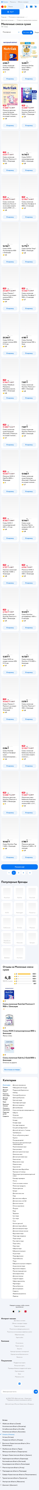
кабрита (15, 1113)
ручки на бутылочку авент (21, 1135)
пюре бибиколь (18, 1258)
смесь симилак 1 (18, 1118)
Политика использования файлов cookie (19, 1332)
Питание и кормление (16, 17)
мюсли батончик (18, 1286)
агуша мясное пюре (19, 1266)
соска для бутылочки (19, 1095)
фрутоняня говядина (19, 1268)
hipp (14, 1196)
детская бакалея (18, 1108)
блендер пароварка (19, 1178)
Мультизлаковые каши (19, 1147)
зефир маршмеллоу (19, 1281)
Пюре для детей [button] (6, 1113)
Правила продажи (19, 1326)
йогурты (15, 1208)
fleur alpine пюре (18, 1241)
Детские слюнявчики (19, 1085)
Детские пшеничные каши (21, 1152)
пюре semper (17, 1238)
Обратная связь (19, 1335)
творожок (16, 1213)
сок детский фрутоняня (20, 1128)
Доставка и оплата (19, 1320)
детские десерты (18, 1288)
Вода (14, 1211)
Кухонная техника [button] (6, 1105)
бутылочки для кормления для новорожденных (22, 1143)
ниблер (15, 1092)
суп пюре (16, 1216)
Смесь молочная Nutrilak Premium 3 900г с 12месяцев (18, 1005)
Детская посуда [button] (5, 1098)
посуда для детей (18, 1140)
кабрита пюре (17, 1248)
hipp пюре (16, 1246)
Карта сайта (19, 1337)
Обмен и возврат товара (19, 1323)
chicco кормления (18, 1206)
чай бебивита (17, 1133)
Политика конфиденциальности (19, 1329)
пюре (14, 1261)
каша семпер (17, 1159)
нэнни (15, 1181)
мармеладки (16, 1283)
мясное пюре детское (19, 1271)
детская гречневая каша (20, 1157)
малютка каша (17, 1164)
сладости (15, 1291)
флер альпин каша (18, 1162)
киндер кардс (17, 1123)
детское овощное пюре (20, 1228)
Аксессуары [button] (6, 1085)
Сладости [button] (6, 1116)
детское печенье (18, 1276)
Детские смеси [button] (5, 1090)
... (27, 873)
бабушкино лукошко (19, 1251)
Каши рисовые (17, 1149)
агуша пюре (16, 1253)
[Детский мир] (4, 6)
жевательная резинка (19, 1294)
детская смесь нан (18, 1193)
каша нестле (16, 1167)
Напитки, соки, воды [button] (6, 1094)
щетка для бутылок (18, 1098)
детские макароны (18, 1105)
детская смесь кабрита (20, 1198)
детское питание (18, 1203)
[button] (10, 11)
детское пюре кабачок (20, 1226)
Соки (14, 1221)
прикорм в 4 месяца (19, 1172)
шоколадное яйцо (18, 1273)
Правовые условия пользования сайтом (19, 1400)
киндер (15, 1120)
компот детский (18, 1223)
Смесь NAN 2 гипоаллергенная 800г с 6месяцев (19, 1032)
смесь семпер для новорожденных (23, 1110)
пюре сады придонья (19, 1236)
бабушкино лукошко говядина (22, 1263)
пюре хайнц (16, 1243)
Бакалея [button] (5, 1087)
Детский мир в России (12, 1404)
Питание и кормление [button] (6, 1109)
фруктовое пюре (18, 1233)
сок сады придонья (18, 1125)
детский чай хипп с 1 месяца (21, 1130)
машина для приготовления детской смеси (24, 1175)
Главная (3, 17)
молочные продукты (19, 1186)
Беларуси (31, 1404)
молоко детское (18, 1188)
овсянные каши (17, 1154)
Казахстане (23, 1404)
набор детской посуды (20, 1087)
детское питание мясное (20, 1231)
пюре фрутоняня (18, 1256)
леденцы (15, 1296)
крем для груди (17, 1100)
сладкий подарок (18, 1278)
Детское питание (7, 20)
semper (15, 1191)
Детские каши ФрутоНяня (21, 1169)
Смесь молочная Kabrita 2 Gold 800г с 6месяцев (19, 1058)
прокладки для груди (19, 1103)
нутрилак (16, 1115)
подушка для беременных (21, 1090)
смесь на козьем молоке (20, 1183)
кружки (15, 1138)
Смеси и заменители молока (27, 20)
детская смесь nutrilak (19, 1201)
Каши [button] (4, 1102)
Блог (19, 1374)
